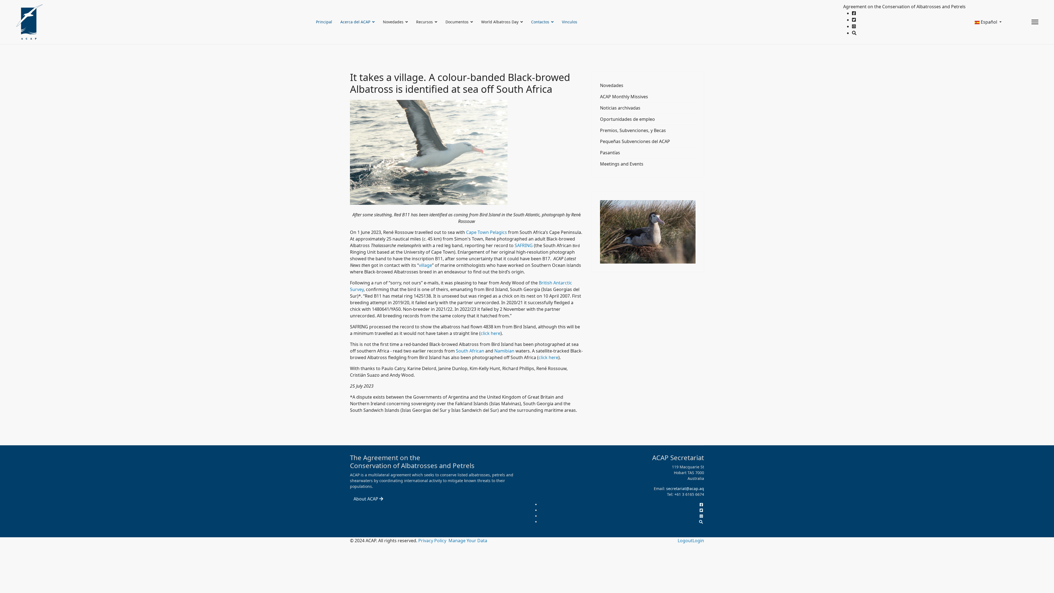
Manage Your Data (467, 541)
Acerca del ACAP (355, 21)
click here (490, 333)
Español (989, 22)
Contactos (540, 21)
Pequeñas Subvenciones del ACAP (635, 141)
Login (698, 541)
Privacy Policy (432, 541)
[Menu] (1034, 22)
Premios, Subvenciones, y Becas (633, 130)
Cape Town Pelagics (486, 232)
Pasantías (610, 153)
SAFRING (524, 245)
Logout (685, 541)
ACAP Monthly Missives (624, 97)
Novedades (611, 85)
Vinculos (569, 21)
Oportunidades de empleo (627, 119)
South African (470, 351)
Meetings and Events (621, 164)
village (425, 265)
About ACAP (366, 499)
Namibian (504, 351)
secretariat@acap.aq (685, 488)
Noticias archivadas (620, 108)
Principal (324, 21)
